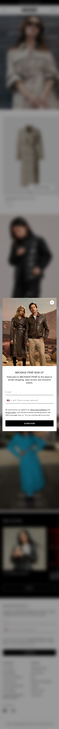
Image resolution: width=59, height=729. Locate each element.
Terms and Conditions (38, 410)
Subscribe (29, 423)
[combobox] (11, 400)
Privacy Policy (10, 412)
